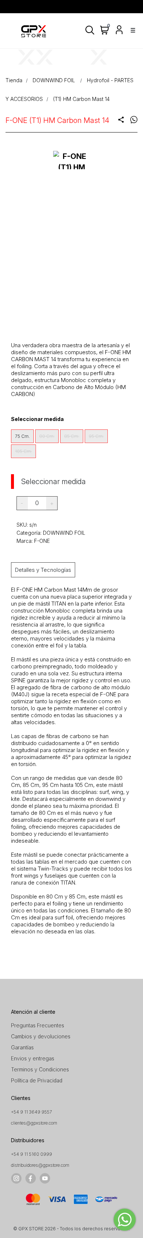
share (121, 119)
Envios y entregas (32, 1058)
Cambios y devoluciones (40, 1036)
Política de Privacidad (36, 1080)
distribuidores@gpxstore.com (40, 1165)
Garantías (22, 1047)
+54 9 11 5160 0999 (31, 1154)
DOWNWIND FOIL (55, 80)
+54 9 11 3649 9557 (31, 1112)
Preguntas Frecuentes (37, 1025)
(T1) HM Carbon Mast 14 (81, 99)
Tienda (14, 80)
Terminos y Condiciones (40, 1069)
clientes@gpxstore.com (34, 1123)
